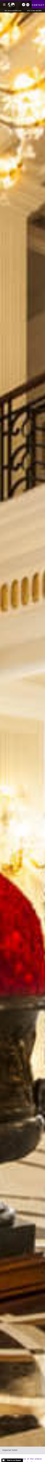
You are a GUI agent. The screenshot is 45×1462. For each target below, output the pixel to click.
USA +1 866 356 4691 (34, 11)
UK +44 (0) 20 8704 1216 (13, 11)
